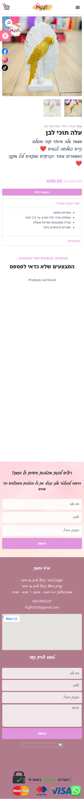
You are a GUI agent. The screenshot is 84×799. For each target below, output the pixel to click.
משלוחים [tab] (74, 241)
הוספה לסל (42, 192)
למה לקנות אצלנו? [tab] (68, 203)
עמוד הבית (76, 126)
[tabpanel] (42, 222)
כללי (64, 126)
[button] (5, 36)
